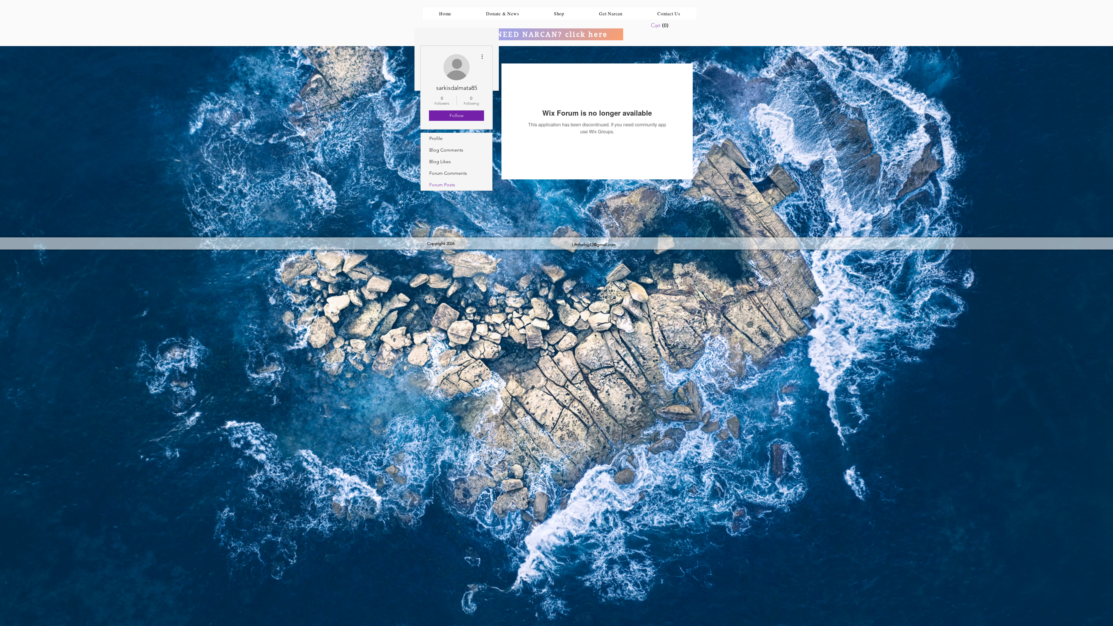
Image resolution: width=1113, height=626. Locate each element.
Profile (436, 138)
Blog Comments (446, 150)
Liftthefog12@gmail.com (594, 244)
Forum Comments (448, 173)
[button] (664, 25)
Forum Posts (442, 185)
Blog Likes (440, 161)
